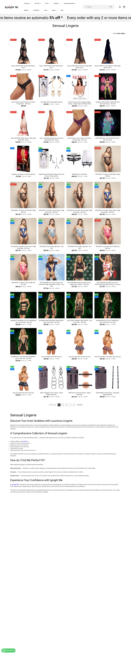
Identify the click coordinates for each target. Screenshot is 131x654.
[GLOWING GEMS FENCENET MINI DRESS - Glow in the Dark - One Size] (51, 305)
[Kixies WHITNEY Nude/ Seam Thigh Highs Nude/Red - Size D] (23, 123)
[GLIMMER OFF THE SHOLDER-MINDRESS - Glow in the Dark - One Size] (23, 341)
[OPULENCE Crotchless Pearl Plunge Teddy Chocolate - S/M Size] (51, 195)
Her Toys (26, 3)
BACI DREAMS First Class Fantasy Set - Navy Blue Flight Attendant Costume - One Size (51, 284)
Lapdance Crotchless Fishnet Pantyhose (23, 174)
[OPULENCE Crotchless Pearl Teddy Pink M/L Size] (23, 267)
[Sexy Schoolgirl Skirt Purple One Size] (79, 341)
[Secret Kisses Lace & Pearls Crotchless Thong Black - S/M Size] (23, 86)
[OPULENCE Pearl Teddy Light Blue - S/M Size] (51, 231)
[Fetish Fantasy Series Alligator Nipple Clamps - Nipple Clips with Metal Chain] (79, 86)
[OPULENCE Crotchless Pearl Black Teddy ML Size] (23, 195)
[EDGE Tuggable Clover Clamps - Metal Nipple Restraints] (51, 377)
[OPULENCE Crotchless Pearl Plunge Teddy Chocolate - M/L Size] (79, 195)
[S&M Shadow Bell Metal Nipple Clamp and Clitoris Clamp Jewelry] (51, 159)
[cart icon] (124, 7)
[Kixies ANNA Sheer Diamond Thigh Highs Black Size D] (79, 50)
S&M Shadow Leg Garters (79, 174)
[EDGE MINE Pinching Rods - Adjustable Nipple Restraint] (107, 377)
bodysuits (25, 441)
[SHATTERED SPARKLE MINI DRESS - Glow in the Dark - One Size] (79, 305)
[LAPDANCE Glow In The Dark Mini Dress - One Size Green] (107, 123)
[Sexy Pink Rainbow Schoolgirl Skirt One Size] (107, 341)
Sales (53, 10)
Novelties (35, 10)
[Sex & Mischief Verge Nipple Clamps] (51, 86)
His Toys (37, 3)
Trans (45, 10)
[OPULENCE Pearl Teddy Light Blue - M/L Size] (79, 231)
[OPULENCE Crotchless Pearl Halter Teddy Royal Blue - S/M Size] (107, 195)
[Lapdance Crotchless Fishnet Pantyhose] (23, 159)
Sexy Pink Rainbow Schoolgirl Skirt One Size (108, 356)
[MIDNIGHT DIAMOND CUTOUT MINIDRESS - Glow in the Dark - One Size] (23, 305)
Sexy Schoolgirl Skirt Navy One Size (23, 393)
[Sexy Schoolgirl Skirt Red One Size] (51, 341)
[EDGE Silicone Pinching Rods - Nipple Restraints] (79, 377)
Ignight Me (15, 484)
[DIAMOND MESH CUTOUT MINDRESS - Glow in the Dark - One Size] (107, 305)
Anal (46, 3)
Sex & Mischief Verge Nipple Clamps (51, 102)
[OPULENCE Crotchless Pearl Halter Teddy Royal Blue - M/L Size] (23, 231)
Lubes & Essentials (69, 3)
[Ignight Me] (11, 7)
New (62, 10)
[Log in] (120, 7)
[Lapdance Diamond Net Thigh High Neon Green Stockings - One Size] (107, 86)
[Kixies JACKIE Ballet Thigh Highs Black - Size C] (51, 50)
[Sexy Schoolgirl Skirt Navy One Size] (23, 377)
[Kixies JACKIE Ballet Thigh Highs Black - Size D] (23, 50)
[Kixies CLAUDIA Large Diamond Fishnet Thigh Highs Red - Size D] (51, 123)
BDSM (25, 10)
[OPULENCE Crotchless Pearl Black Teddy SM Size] (107, 159)
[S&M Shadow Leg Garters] (79, 159)
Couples (55, 3)
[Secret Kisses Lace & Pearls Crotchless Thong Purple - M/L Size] (79, 123)
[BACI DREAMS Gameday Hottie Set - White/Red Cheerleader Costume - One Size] (107, 267)
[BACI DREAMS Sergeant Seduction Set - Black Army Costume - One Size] (79, 267)
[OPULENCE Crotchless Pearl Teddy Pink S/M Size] (107, 231)
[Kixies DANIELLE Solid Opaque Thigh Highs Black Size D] (107, 50)
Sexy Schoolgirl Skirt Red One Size (51, 356)
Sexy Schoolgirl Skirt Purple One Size (80, 356)
